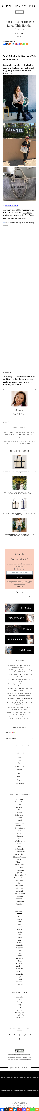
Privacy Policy (19, 586)
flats (19, 935)
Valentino (19, 904)
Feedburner (19, 1038)
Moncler (19, 862)
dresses (19, 929)
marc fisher (19, 854)
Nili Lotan (19, 867)
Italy (19, 1005)
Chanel (24, 442)
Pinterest (19, 1034)
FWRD (19, 770)
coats (19, 924)
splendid (19, 891)
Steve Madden (19, 893)
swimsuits (19, 974)
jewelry (19, 942)
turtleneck (19, 982)
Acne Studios (15, 442)
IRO (19, 838)
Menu (20, 12)
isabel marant (19, 841)
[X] (7, 44)
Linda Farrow (19, 852)
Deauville (27, 213)
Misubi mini (21, 434)
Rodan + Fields (19, 878)
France (19, 1002)
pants (20, 950)
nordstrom (20, 870)
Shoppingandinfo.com (13, 1054)
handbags (30, 432)
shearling (19, 958)
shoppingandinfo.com (19, 1103)
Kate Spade (19, 849)
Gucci (20, 831)
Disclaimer (30, 1107)
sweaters (19, 969)
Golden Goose (19, 828)
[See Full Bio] (25, 414)
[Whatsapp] (24, 44)
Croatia (19, 999)
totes (21, 436)
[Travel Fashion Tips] (19, 654)
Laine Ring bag (10, 434)
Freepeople (19, 823)
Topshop (19, 896)
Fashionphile (19, 766)
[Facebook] (4, 44)
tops (19, 977)
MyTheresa (20, 783)
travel (19, 979)
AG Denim (19, 799)
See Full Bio (18, 414)
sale (19, 953)
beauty (19, 919)
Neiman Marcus (19, 865)
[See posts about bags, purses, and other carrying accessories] (19, 632)
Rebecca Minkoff (20, 875)
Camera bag (20, 432)
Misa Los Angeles (19, 857)
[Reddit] (10, 44)
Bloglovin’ (30, 1034)
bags (19, 916)
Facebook (9, 1034)
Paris (19, 1007)
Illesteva (19, 836)
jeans (19, 940)
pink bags (29, 434)
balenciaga (19, 812)
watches (19, 984)
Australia (19, 997)
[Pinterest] (16, 44)
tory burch (20, 899)
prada (19, 872)
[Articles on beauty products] (19, 622)
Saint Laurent (19, 880)
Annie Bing (20, 804)
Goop (20, 773)
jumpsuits (19, 945)
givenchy (19, 825)
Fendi (20, 820)
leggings (19, 948)
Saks (19, 883)
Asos (19, 763)
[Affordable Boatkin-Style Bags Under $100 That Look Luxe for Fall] (19, 531)
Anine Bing (20, 760)
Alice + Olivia (19, 802)
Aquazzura (19, 807)
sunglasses (19, 966)
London (19, 1010)
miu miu (19, 859)
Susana (19, 33)
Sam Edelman (19, 886)
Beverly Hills (19, 1015)
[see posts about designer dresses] (19, 643)
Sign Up (19, 577)
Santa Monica (19, 1018)
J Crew (19, 844)
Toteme (19, 780)
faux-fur (19, 932)
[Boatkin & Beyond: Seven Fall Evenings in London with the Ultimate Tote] (19, 489)
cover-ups (19, 927)
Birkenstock (19, 815)
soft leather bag (11, 436)
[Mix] (21, 44)
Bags (19, 36)
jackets (19, 937)
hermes (19, 833)
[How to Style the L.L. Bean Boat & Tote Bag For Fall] (19, 510)
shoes (20, 961)
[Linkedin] (13, 44)
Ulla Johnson (19, 901)
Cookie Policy (21, 1107)
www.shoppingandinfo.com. (24, 1059)
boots (20, 922)
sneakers (19, 963)
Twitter (14, 1034)
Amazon (19, 758)
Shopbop (19, 888)
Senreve (8, 372)
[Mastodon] (18, 44)
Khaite (19, 777)
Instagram (25, 1034)
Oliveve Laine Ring (19, 443)
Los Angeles (19, 1012)
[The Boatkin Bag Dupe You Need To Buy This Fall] (19, 468)
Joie (19, 846)
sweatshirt (19, 971)
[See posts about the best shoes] (19, 611)
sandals (19, 956)
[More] (27, 44)
